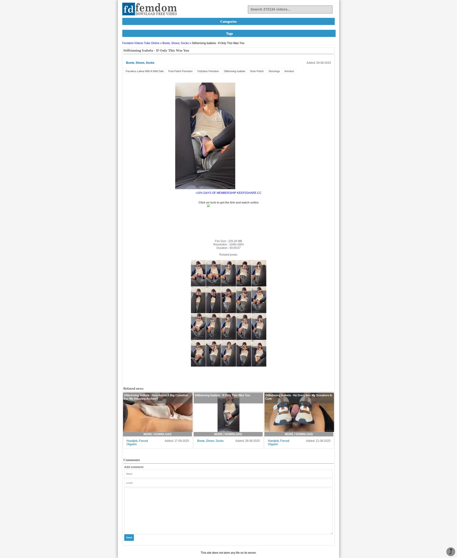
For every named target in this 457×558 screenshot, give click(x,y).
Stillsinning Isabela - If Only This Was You (222, 395)
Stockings (274, 71)
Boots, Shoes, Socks (175, 43)
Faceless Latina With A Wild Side (145, 71)
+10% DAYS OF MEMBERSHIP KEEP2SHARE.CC (228, 192)
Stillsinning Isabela (234, 71)
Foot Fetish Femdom (180, 71)
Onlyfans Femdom (208, 71)
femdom (289, 71)
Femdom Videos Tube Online (140, 43)
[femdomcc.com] (150, 9)
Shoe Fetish (257, 71)
